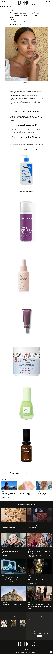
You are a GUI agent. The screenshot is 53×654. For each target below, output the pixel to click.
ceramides (24, 473)
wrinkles (25, 93)
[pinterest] (4, 7)
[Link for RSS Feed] (29, 649)
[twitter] (7, 7)
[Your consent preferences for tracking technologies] (51, 652)
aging (17, 101)
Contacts (17, 652)
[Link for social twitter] (23, 649)
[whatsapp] (9, 7)
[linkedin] (6, 7)
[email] (1, 7)
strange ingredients (32, 91)
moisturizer (17, 473)
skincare (12, 91)
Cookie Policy (34, 652)
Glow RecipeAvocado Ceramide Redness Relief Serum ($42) (26, 424)
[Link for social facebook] (25, 649)
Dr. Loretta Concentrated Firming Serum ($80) (26, 298)
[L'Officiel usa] (26, 3)
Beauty (11, 10)
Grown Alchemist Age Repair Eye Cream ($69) (26, 466)
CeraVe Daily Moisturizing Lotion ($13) (26, 191)
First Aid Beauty (26, 382)
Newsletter (22, 652)
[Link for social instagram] (27, 649)
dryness (30, 93)
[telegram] (11, 7)
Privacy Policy (45, 633)
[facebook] (2, 7)
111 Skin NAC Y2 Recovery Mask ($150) (26, 340)
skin (21, 473)
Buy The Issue (45, 1)
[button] (25, 624)
